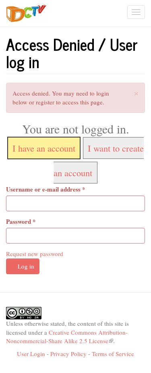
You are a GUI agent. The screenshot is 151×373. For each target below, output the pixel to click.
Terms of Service (113, 354)
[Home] (26, 13)
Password (21, 221)
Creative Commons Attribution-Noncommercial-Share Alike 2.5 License (67, 336)
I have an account (43, 148)
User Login (31, 354)
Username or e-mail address (45, 189)
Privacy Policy (68, 354)
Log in (25, 266)
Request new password (34, 254)
